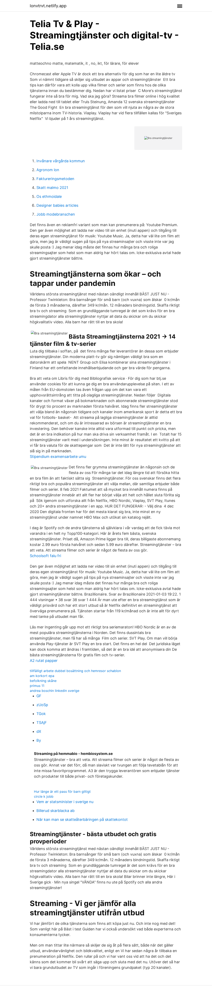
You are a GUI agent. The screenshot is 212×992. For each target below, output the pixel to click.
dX (38, 731)
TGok (41, 713)
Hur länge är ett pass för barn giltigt (62, 791)
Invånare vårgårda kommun (60, 161)
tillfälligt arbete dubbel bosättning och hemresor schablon (75, 671)
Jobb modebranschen (55, 214)
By (38, 740)
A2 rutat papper (44, 660)
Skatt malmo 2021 (52, 187)
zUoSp (42, 705)
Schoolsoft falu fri (45, 556)
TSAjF (41, 722)
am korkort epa (42, 676)
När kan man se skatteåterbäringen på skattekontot (82, 819)
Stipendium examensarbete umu (58, 456)
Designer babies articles (57, 205)
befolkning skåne (43, 681)
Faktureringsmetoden (55, 179)
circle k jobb (43, 796)
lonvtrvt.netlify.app (48, 6)
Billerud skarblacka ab (55, 810)
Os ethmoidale (49, 196)
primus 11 (37, 686)
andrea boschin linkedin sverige (54, 691)
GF (38, 696)
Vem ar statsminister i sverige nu (64, 802)
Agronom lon (47, 170)
